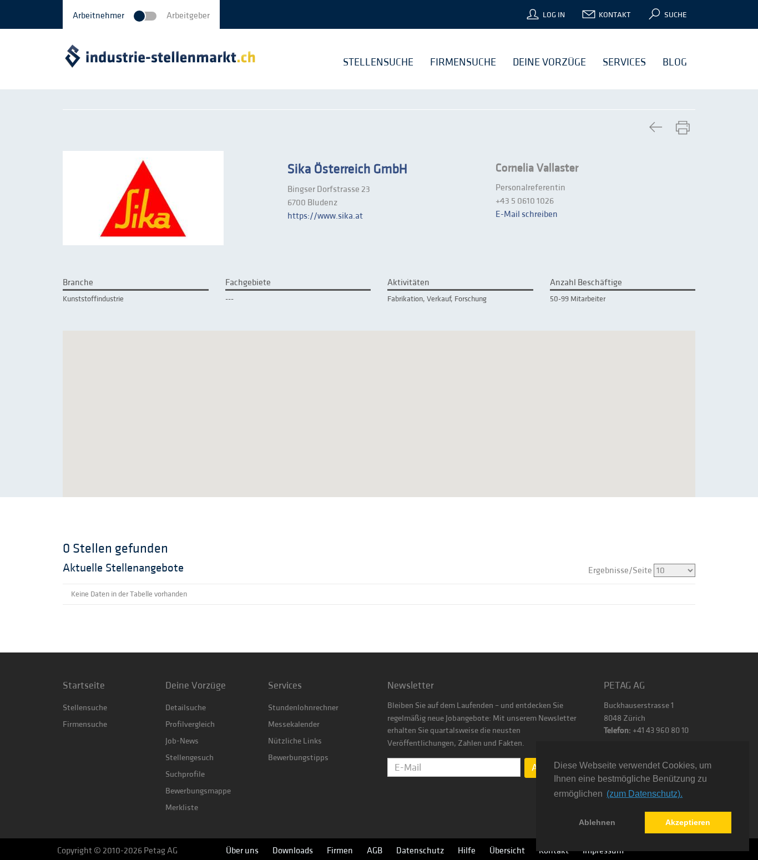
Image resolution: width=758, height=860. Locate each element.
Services (285, 685)
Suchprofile (185, 774)
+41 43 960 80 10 (660, 730)
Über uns (242, 850)
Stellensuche (85, 707)
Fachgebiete (248, 282)
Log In (554, 15)
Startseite (84, 685)
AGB (374, 850)
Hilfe (467, 850)
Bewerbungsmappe (198, 791)
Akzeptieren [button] (687, 822)
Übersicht (507, 850)
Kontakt (614, 15)
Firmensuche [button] (463, 62)
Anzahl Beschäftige (586, 282)
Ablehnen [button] (597, 822)
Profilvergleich (190, 724)
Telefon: (617, 730)
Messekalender (294, 724)
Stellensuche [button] (378, 62)
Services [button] (624, 62)
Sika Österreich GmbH (347, 169)
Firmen (340, 850)
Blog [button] (675, 62)
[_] (655, 128)
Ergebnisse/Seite (621, 570)
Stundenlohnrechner (303, 707)
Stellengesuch (189, 757)
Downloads (292, 850)
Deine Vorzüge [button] (549, 62)
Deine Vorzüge (195, 685)
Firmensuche (85, 724)
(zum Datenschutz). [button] (645, 793)
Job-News (182, 741)
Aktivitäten (408, 282)
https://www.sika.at (325, 215)
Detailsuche (185, 707)
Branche (78, 282)
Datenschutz (420, 850)
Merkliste (181, 807)
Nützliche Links (295, 741)
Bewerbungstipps (298, 757)
